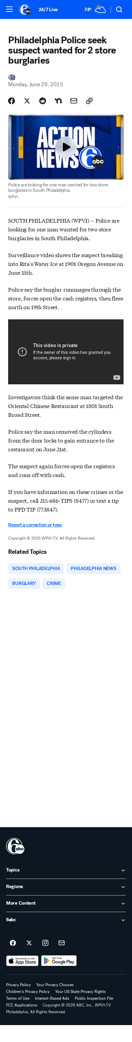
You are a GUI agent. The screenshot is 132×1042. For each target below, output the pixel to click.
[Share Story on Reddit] (42, 101)
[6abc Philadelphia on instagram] (45, 943)
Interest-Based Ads (52, 998)
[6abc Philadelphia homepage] (25, 9)
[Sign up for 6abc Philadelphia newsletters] (61, 943)
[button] (9, 9)
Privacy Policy (18, 985)
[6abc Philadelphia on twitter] (29, 943)
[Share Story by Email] (74, 101)
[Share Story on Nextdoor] (58, 101)
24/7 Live (48, 9)
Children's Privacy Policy (28, 992)
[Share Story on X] (27, 101)
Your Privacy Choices (55, 985)
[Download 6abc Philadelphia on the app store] (22, 960)
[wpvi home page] (15, 846)
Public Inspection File (94, 998)
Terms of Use (17, 998)
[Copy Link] (89, 101)
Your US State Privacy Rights (80, 992)
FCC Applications (21, 1005)
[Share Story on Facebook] (11, 101)
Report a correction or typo (35, 525)
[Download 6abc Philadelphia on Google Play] (59, 960)
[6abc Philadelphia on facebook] (13, 943)
